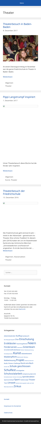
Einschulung (26, 339)
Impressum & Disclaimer (12, 406)
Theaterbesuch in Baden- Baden (17, 25)
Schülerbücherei (8, 377)
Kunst (7, 180)
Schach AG (6, 366)
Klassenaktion (19, 257)
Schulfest (10, 370)
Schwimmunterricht (29, 374)
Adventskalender (9, 336)
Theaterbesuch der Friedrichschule (14, 192)
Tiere (5, 383)
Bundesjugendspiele (9, 339)
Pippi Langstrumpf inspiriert (19, 97)
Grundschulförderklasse (12, 350)
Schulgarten (20, 370)
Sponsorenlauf (9, 380)
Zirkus (17, 386)
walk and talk (30, 383)
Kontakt (6, 399)
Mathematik (20, 357)
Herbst (22, 350)
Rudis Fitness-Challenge (12, 363)
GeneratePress (34, 421)
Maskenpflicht (10, 356)
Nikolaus (26, 357)
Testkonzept (24, 380)
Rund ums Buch (27, 363)
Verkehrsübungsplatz (21, 383)
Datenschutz (8, 413)
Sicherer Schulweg (17, 377)
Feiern (32, 343)
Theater (8, 86)
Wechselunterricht (8, 386)
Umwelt (11, 382)
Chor (17, 339)
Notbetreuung (10, 360)
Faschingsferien (22, 344)
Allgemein (9, 83)
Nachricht (22, 309)
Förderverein (10, 346)
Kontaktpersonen (8, 353)
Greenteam (29, 346)
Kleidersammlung (29, 350)
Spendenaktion (28, 377)
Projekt (20, 360)
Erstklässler (10, 343)
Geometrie (19, 347)
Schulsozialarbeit (13, 373)
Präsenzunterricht (29, 360)
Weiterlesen (8, 77)
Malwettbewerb (26, 354)
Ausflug (19, 336)
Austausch (25, 336)
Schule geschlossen (20, 366)
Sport (17, 379)
